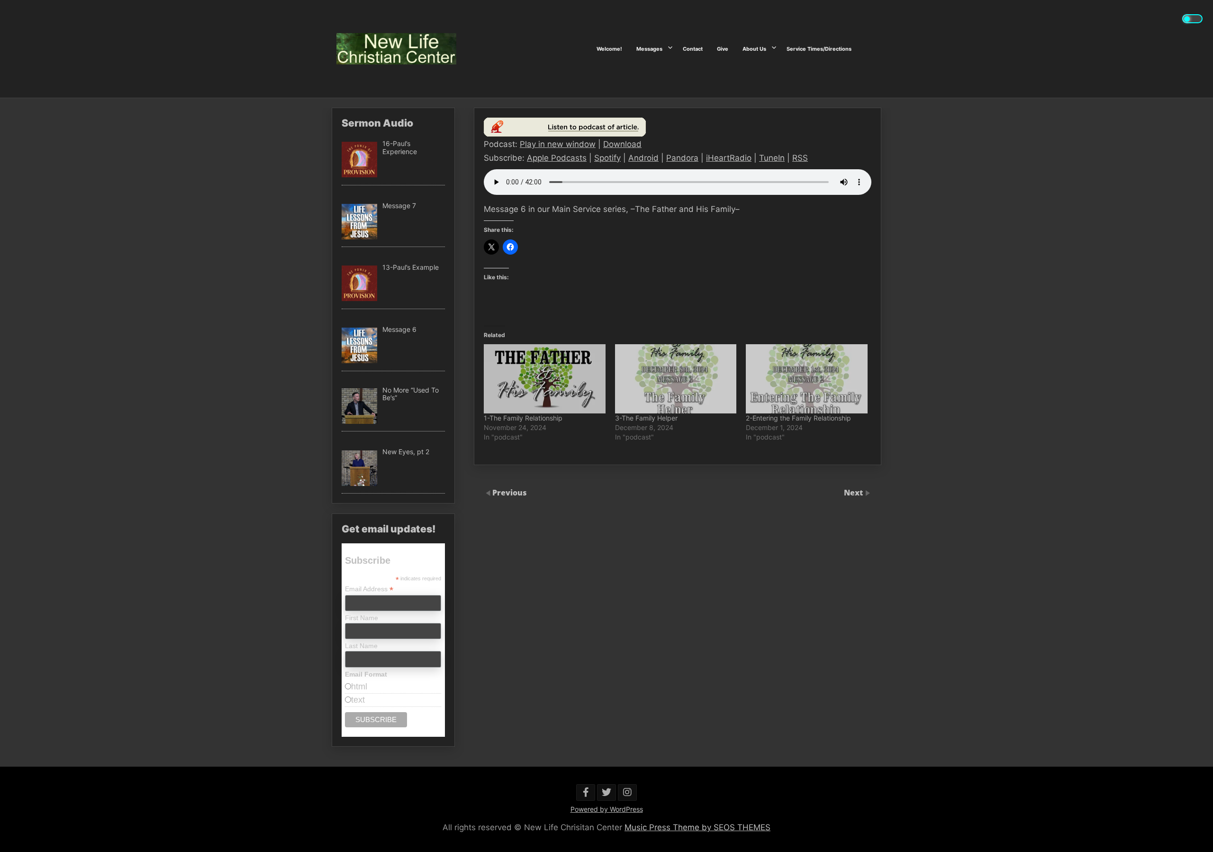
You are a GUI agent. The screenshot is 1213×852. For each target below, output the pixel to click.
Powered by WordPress (606, 809)
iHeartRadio (728, 158)
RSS (800, 158)
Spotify (607, 158)
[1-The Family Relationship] (545, 379)
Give (722, 49)
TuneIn (772, 158)
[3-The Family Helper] (676, 379)
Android (643, 158)
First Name (361, 618)
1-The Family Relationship (523, 418)
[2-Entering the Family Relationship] (807, 379)
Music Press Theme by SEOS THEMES (697, 827)
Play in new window (558, 144)
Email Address (369, 589)
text (358, 700)
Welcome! (609, 49)
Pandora (682, 158)
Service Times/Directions (819, 49)
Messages (649, 49)
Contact (693, 49)
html (359, 686)
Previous (509, 492)
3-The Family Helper (646, 418)
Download (622, 144)
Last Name (361, 646)
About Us (754, 49)
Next (854, 492)
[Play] (565, 134)
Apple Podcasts (557, 158)
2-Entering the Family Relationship (798, 418)
